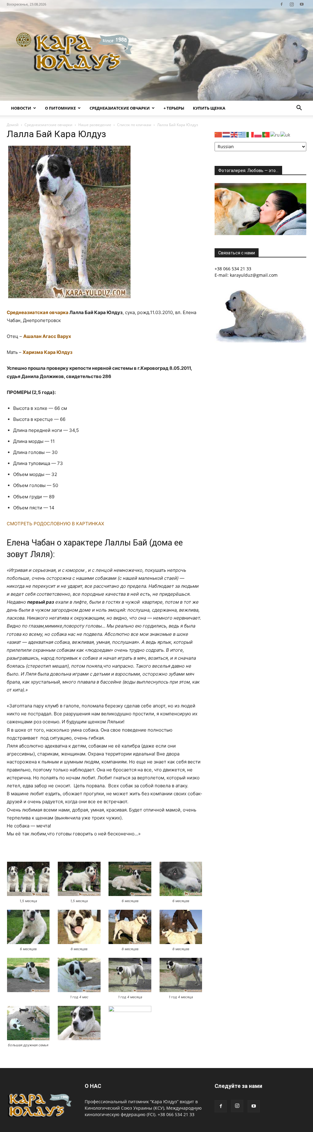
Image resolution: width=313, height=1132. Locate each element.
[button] (299, 108)
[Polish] (258, 134)
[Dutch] (226, 134)
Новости (21, 108)
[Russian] (275, 134)
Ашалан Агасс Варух (47, 336)
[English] (234, 134)
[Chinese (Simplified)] (219, 134)
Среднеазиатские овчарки (120, 108)
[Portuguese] (266, 134)
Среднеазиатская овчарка (37, 312)
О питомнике (60, 108)
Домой (13, 124)
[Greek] (242, 134)
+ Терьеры (174, 108)
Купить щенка (209, 108)
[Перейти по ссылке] (281, 4)
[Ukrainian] (285, 134)
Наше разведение (94, 124)
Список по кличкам (134, 124)
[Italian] (250, 134)
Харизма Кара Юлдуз (47, 352)
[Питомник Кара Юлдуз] (76, 54)
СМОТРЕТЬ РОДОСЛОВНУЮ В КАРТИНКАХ (55, 524)
